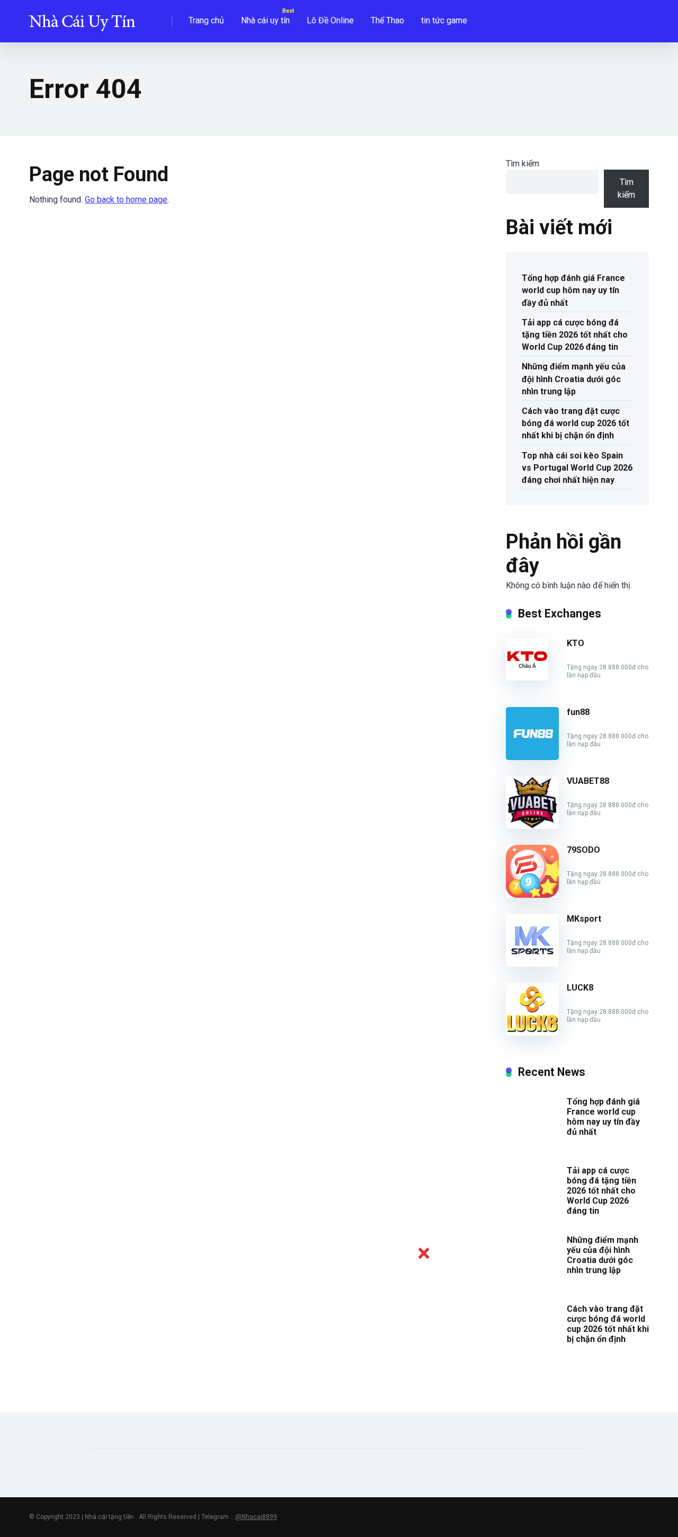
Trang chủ (206, 20)
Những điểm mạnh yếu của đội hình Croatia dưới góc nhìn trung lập (574, 378)
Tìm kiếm (522, 163)
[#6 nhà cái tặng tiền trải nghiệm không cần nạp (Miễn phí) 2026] (82, 17)
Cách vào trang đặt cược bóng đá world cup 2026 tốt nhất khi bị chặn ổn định (575, 423)
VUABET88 (588, 781)
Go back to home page (126, 200)
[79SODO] (532, 895)
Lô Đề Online (330, 20)
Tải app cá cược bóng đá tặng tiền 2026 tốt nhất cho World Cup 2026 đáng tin (575, 334)
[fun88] (532, 757)
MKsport (584, 919)
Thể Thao (387, 20)
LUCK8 (580, 988)
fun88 (578, 712)
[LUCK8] (532, 1033)
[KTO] (527, 678)
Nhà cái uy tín (265, 20)
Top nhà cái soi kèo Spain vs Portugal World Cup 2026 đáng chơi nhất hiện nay (577, 467)
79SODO (583, 850)
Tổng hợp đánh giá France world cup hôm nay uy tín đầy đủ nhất (573, 290)
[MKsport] (532, 964)
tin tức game (444, 20)
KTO (575, 643)
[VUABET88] (532, 826)
